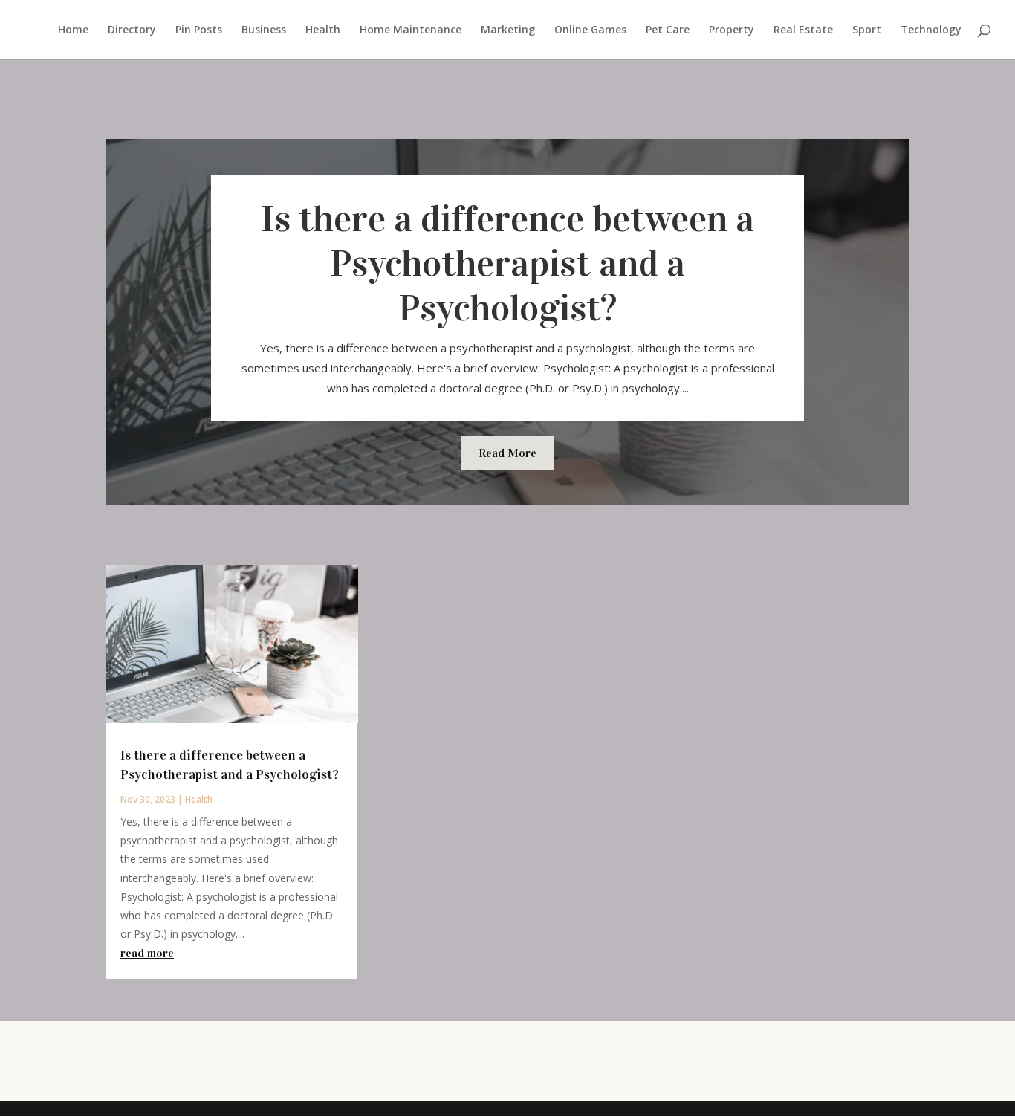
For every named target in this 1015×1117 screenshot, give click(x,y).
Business (263, 30)
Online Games (590, 30)
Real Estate (803, 30)
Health (322, 30)
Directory (132, 30)
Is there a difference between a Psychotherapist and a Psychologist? (507, 263)
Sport (866, 30)
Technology (931, 30)
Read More (507, 453)
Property (731, 30)
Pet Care (668, 30)
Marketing (508, 30)
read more (147, 953)
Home (73, 30)
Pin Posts (198, 30)
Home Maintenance (410, 30)
